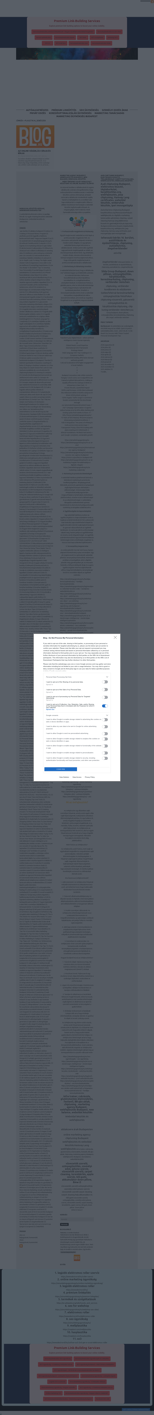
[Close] (116, 638)
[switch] (105, 681)
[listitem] (77, 677)
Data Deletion (64, 777)
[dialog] (77, 707)
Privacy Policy (90, 777)
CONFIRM (61, 769)
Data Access (77, 777)
